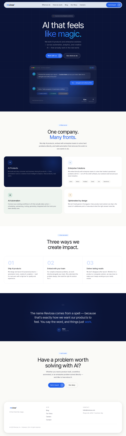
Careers (82, 5)
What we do (46, 5)
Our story (72, 385)
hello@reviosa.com (89, 410)
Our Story (74, 5)
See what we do (72, 56)
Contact (48, 420)
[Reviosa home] (10, 4)
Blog (66, 5)
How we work (57, 5)
